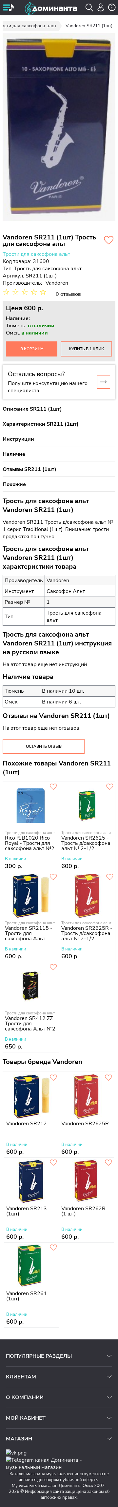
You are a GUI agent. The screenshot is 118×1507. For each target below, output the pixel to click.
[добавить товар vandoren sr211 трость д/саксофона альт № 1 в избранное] (109, 241)
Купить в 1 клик (86, 349)
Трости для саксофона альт (36, 254)
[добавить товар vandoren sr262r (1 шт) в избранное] (108, 1163)
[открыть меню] (8, 8)
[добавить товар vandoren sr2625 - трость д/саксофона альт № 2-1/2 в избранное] (109, 787)
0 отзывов (68, 294)
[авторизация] (101, 7)
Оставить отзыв (44, 746)
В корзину (31, 349)
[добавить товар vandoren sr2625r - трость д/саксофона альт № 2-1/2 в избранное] (109, 877)
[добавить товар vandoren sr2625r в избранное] (108, 1078)
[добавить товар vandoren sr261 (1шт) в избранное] (53, 1248)
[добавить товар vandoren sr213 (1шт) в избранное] (53, 1163)
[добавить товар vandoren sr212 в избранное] (53, 1078)
